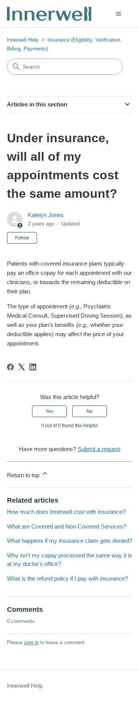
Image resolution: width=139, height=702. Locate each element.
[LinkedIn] (32, 367)
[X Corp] (21, 367)
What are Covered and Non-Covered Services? (66, 526)
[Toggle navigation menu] (118, 14)
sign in (31, 642)
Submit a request (99, 449)
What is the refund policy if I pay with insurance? (67, 578)
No (89, 411)
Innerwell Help (22, 40)
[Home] (49, 14)
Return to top (24, 475)
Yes (49, 411)
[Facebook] (10, 367)
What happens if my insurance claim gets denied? (69, 540)
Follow (22, 238)
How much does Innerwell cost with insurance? (66, 511)
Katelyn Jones (46, 215)
